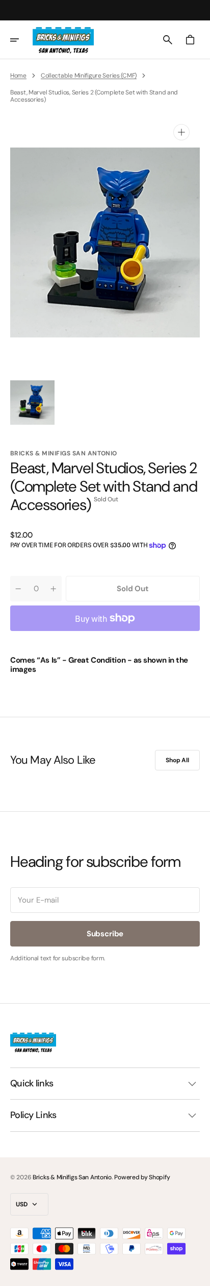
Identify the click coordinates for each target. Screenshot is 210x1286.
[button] (21, 40)
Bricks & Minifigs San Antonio (72, 1177)
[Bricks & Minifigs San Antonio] (63, 39)
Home (18, 75)
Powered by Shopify (142, 1177)
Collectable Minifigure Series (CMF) (89, 75)
